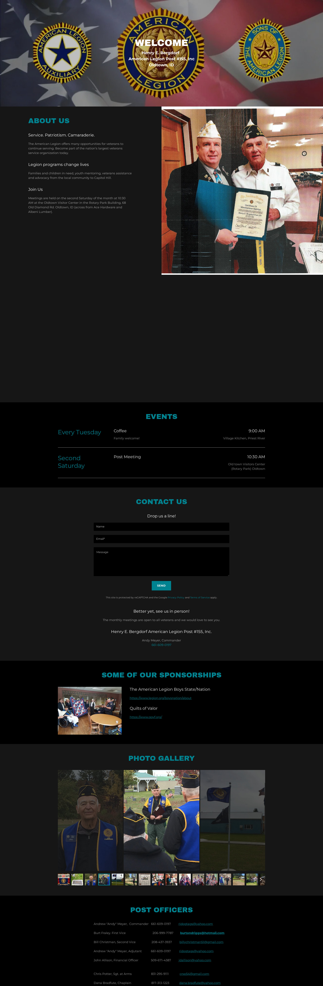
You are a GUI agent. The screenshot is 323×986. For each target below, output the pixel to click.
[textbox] (161, 527)
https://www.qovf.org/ (146, 717)
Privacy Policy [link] (176, 597)
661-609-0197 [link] (161, 645)
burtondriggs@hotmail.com (202, 933)
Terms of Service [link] (200, 597)
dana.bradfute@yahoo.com (200, 983)
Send (161, 585)
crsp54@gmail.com (194, 974)
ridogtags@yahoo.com (195, 924)
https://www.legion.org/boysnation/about (160, 698)
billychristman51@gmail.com (201, 942)
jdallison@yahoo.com (195, 960)
